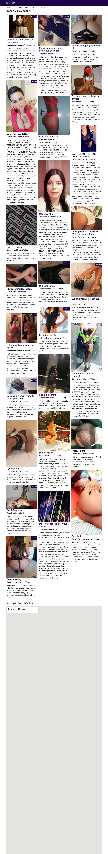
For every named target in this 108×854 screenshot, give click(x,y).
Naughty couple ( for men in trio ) (86, 47)
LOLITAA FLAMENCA (18, 134)
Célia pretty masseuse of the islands (20, 41)
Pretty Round (78, 450)
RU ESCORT (10, 3)
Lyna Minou (13, 468)
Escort (8, 7)
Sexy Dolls (77, 536)
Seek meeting (14, 579)
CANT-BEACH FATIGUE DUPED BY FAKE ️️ (84, 155)
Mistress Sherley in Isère (19, 289)
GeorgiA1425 (46, 214)
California (28, 7)
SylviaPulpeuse (14, 510)
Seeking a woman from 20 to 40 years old (20, 397)
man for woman (15, 247)
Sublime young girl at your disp (85, 300)
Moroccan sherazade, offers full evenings (50, 49)
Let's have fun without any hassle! (21, 346)
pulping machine (47, 394)
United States (18, 7)
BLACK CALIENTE (48, 136)
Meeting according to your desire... (53, 525)
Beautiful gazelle (47, 335)
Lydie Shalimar (46, 452)
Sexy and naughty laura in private (85, 97)
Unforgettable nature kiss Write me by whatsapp (85, 232)
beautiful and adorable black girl (83, 375)
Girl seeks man (47, 286)
